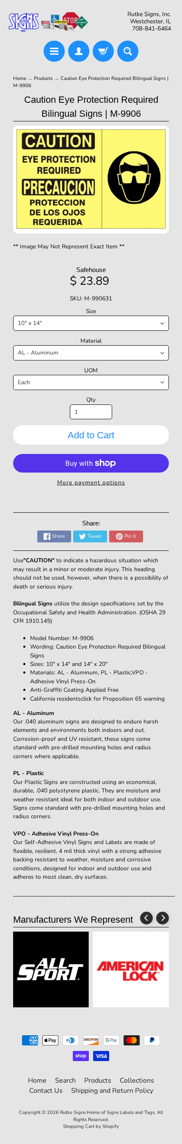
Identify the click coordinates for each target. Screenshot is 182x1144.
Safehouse (91, 269)
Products (43, 78)
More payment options (91, 482)
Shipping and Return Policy (112, 1090)
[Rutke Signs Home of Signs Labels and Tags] (49, 21)
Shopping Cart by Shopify (91, 1126)
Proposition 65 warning (134, 699)
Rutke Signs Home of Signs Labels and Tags (107, 1112)
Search (65, 1080)
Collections (137, 1080)
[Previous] (146, 918)
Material (91, 341)
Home (19, 78)
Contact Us (46, 1090)
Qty (91, 400)
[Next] (162, 918)
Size (91, 311)
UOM (91, 370)
